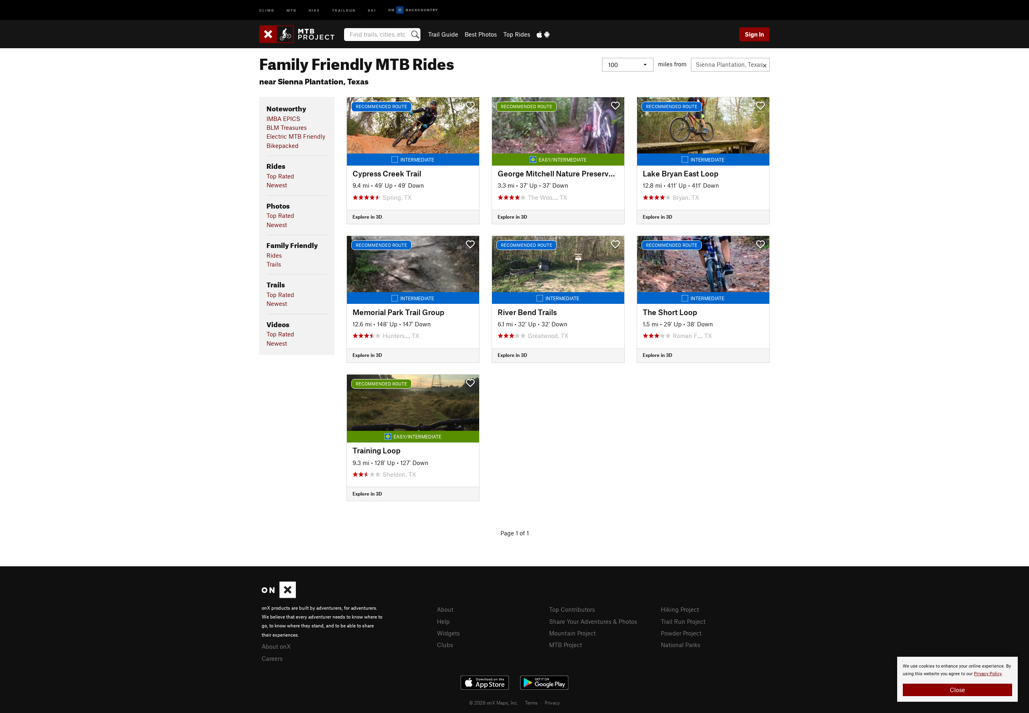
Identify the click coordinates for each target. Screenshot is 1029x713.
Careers (272, 658)
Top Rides (516, 34)
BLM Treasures (286, 127)
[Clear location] (765, 64)
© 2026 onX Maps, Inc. (493, 702)
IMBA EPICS (283, 118)
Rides (274, 255)
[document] (957, 679)
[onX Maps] (279, 595)
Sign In (754, 34)
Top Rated (280, 176)
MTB (292, 9)
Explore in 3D (367, 216)
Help (443, 621)
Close (957, 689)
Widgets (448, 633)
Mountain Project (572, 633)
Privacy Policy (988, 673)
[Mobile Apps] (543, 34)
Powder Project (681, 633)
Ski (372, 9)
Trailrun (344, 9)
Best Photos (481, 34)
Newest (276, 184)
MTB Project (565, 644)
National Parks (680, 644)
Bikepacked (282, 145)
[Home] (300, 34)
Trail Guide (443, 34)
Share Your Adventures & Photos (593, 621)
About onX (276, 646)
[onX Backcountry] (413, 10)
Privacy (552, 702)
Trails (273, 264)
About (445, 609)
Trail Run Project (683, 621)
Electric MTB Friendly (295, 136)
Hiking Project (680, 609)
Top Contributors (572, 609)
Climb (267, 9)
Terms (531, 702)
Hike (314, 9)
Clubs (445, 644)
